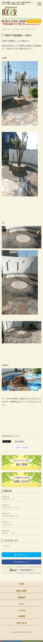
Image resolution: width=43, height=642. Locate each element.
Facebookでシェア (22, 562)
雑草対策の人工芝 (8, 498)
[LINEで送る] (19, 441)
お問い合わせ (21, 623)
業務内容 (21, 597)
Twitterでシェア (22, 555)
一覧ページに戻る (21, 447)
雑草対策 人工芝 (8, 532)
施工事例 (15, 29)
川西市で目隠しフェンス (11, 506)
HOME (4, 29)
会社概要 (21, 616)
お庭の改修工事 (7, 523)
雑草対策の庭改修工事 (10, 515)
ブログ (9, 29)
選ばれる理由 (21, 591)
